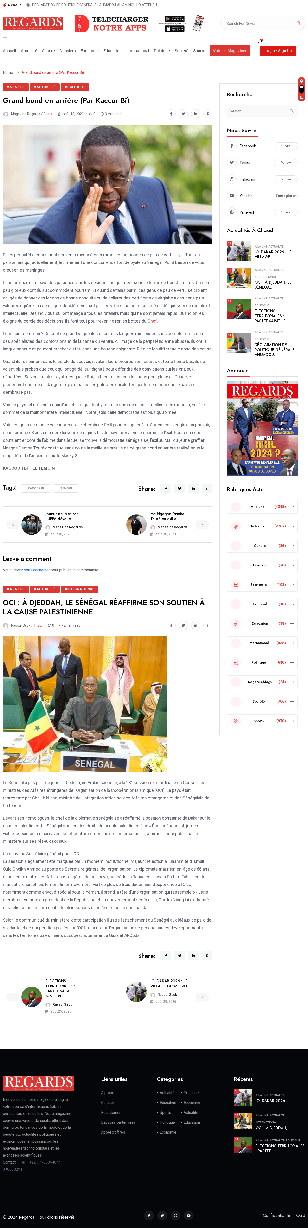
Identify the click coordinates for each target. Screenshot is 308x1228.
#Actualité (45, 87)
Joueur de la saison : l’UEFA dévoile (63, 516)
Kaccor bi (36, 488)
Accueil (9, 50)
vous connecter (37, 570)
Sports (199, 50)
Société (181, 50)
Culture (48, 50)
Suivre (286, 146)
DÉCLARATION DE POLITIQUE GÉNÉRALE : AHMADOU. (276, 350)
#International (79, 589)
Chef (152, 321)
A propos (108, 1093)
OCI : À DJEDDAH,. (272, 1128)
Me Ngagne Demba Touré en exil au (167, 516)
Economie (90, 50)
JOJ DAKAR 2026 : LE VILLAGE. (273, 254)
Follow (285, 162)
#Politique (75, 87)
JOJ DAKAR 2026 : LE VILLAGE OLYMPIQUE (169, 983)
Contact (107, 1102)
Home (9, 72)
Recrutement (111, 1112)
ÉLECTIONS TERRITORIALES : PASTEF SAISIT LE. (271, 316)
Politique (162, 50)
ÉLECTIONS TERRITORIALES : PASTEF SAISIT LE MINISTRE (61, 988)
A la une (261, 246)
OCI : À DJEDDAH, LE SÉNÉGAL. (273, 285)
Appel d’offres (113, 1132)
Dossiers (68, 50)
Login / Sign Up (278, 51)
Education (112, 50)
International (137, 50)
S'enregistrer (285, 195)
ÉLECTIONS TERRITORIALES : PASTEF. (280, 1148)
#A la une (16, 87)
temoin (66, 488)
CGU (300, 1215)
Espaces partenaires (118, 1122)
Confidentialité (276, 1215)
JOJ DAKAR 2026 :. (272, 1100)
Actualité (29, 50)
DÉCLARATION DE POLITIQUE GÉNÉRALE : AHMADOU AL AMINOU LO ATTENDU (94, 5)
